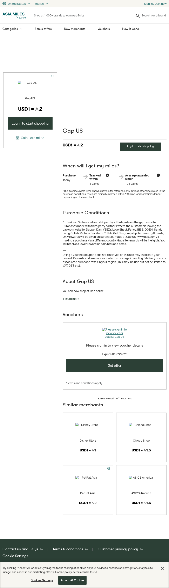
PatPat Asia (87, 493)
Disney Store (88, 440)
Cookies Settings (42, 580)
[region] (84, 575)
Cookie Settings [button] (15, 556)
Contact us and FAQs (20, 549)
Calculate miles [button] (32, 138)
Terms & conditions (68, 549)
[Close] (162, 568)
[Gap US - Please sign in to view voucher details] (114, 334)
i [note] (107, 175)
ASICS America (141, 493)
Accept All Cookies (72, 580)
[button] (71, 299)
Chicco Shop (141, 440)
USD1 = (73, 145)
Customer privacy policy (118, 549)
